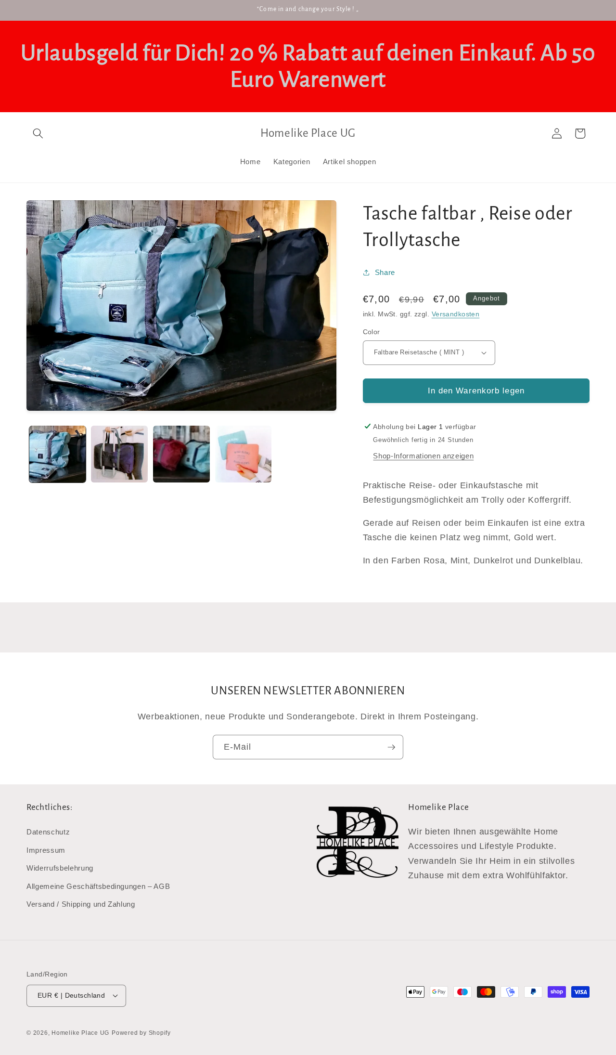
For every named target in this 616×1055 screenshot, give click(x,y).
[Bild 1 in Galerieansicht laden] (57, 454)
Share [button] (385, 272)
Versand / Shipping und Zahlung (80, 904)
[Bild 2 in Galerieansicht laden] (119, 454)
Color (371, 332)
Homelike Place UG (80, 1032)
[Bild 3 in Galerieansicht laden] (181, 454)
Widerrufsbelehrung (59, 868)
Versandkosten (456, 314)
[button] (38, 133)
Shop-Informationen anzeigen (423, 456)
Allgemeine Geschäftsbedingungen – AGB (98, 886)
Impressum (45, 850)
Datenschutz (48, 832)
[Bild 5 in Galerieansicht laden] (243, 454)
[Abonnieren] (391, 747)
